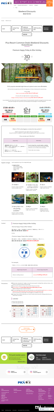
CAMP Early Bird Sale (37, 28)
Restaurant (40, 397)
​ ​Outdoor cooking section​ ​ (46, 359)
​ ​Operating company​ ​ (8, 410)
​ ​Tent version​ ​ (38, 359)
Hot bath (39, 396)
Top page (2, 20)
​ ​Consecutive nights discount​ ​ (4, 400)
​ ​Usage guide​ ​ (40, 395)
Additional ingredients (3, 396)
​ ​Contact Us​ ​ (31, 5)
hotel (3, 28)
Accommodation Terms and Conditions (23, 410)
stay (2, 389)
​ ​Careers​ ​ (2, 410)
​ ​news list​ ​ (49, 388)
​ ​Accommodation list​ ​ (5, 392)
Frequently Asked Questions (22, 5)
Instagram (36, 5)
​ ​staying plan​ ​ (3, 393)
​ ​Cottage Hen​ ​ (44, 357)
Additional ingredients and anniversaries (26, 28)
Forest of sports (41, 399)
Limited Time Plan (16, 28)
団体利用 (25, 34)
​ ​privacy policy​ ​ (14, 410)
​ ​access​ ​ (15, 5)
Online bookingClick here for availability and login (26, 329)
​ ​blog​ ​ (49, 392)
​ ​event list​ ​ (15, 392)
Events (15, 389)
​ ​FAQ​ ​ (49, 393)
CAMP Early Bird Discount (4, 398)
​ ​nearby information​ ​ (29, 390)
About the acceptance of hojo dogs (50, 396)
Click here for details (21, 361)
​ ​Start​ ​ (37, 357)
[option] (18, 311)
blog (16, 7)
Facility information (41, 390)
